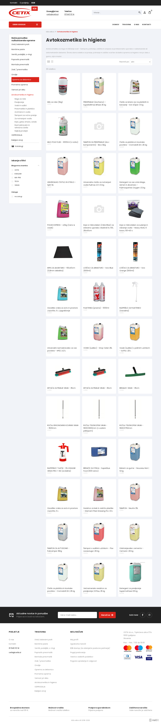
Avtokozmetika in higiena (22, 94)
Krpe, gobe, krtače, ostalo (26, 122)
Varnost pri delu (18, 89)
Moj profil (74, 639)
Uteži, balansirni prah (20, 44)
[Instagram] (149, 615)
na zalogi (18, 196)
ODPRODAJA (16, 135)
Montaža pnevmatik (20, 64)
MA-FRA (18, 177)
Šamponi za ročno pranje (26, 115)
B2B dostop (90, 648)
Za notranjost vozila (23, 118)
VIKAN (17, 185)
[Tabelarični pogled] (52, 61)
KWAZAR (18, 174)
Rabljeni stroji (17, 140)
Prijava (144, 12)
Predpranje (19, 102)
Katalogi (19, 146)
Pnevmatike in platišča (24, 108)
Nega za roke (20, 99)
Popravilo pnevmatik (20, 59)
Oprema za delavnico (21, 79)
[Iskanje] (139, 12)
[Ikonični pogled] (48, 61)
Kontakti (13, 3)
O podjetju (24, 3)
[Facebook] (142, 615)
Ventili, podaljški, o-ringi (21, 54)
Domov (115, 24)
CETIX (17, 170)
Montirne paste (18, 49)
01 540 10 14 (69, 14)
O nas (136, 24)
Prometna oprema (19, 84)
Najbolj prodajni (21, 131)
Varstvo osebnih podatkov (81, 656)
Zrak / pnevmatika (19, 69)
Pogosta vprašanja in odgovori (83, 661)
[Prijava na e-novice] (107, 615)
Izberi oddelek (19, 24)
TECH (17, 181)
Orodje (14, 74)
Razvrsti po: (124, 61)
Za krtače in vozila (22, 112)
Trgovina (126, 24)
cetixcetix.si (52, 14)
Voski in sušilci (21, 105)
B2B (33, 3)
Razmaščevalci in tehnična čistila (22, 126)
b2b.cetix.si (50, 32)
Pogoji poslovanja (77, 652)
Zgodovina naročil (78, 644)
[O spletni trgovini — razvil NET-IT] (154, 720)
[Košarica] (149, 12)
